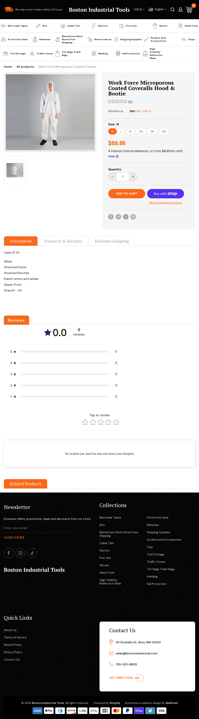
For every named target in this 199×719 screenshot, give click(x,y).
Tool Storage (18, 53)
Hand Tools (191, 25)
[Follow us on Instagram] (20, 553)
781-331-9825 (126, 664)
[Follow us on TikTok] (32, 553)
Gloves (163, 25)
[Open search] (173, 9)
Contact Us (12, 659)
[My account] (180, 9)
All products (25, 67)
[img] (117, 102)
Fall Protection (131, 53)
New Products (103, 39)
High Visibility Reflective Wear (155, 53)
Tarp (150, 547)
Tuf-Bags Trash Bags (71, 53)
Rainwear (45, 39)
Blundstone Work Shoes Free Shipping (72, 39)
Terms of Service (15, 637)
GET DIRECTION (121, 678)
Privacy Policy (13, 652)
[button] (63, 351)
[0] (189, 9)
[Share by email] (133, 216)
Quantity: (115, 169)
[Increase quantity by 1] (133, 177)
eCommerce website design (143, 703)
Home (8, 67)
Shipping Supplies (131, 39)
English (159, 9)
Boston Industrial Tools (48, 703)
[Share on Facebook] (111, 216)
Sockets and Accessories (158, 39)
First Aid (131, 25)
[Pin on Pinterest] (118, 216)
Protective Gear (18, 39)
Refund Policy (13, 645)
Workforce (115, 111)
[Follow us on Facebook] (9, 553)
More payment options (165, 203)
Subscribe (14, 537)
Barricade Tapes (18, 25)
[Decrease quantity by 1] (112, 177)
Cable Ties (73, 25)
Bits (44, 25)
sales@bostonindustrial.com (136, 653)
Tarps (191, 39)
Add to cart (126, 194)
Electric (103, 25)
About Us (10, 630)
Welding (103, 53)
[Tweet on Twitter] (125, 216)
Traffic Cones (45, 53)
